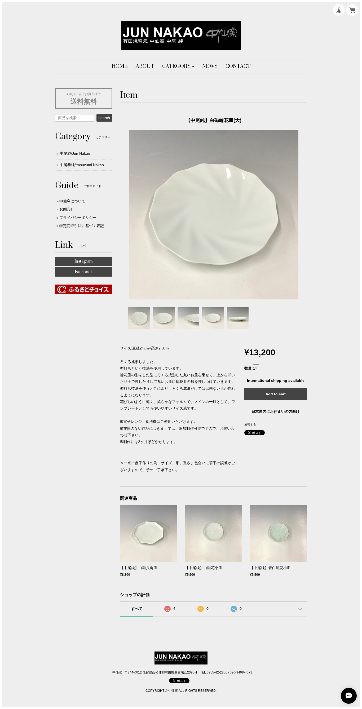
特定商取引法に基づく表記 (81, 226)
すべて (136, 608)
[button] (178, 66)
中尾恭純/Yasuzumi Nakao (82, 165)
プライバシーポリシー (77, 217)
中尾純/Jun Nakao (75, 153)
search (104, 118)
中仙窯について (72, 201)
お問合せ (66, 209)
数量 (248, 368)
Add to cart (276, 394)
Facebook (84, 271)
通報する (250, 424)
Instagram (83, 261)
